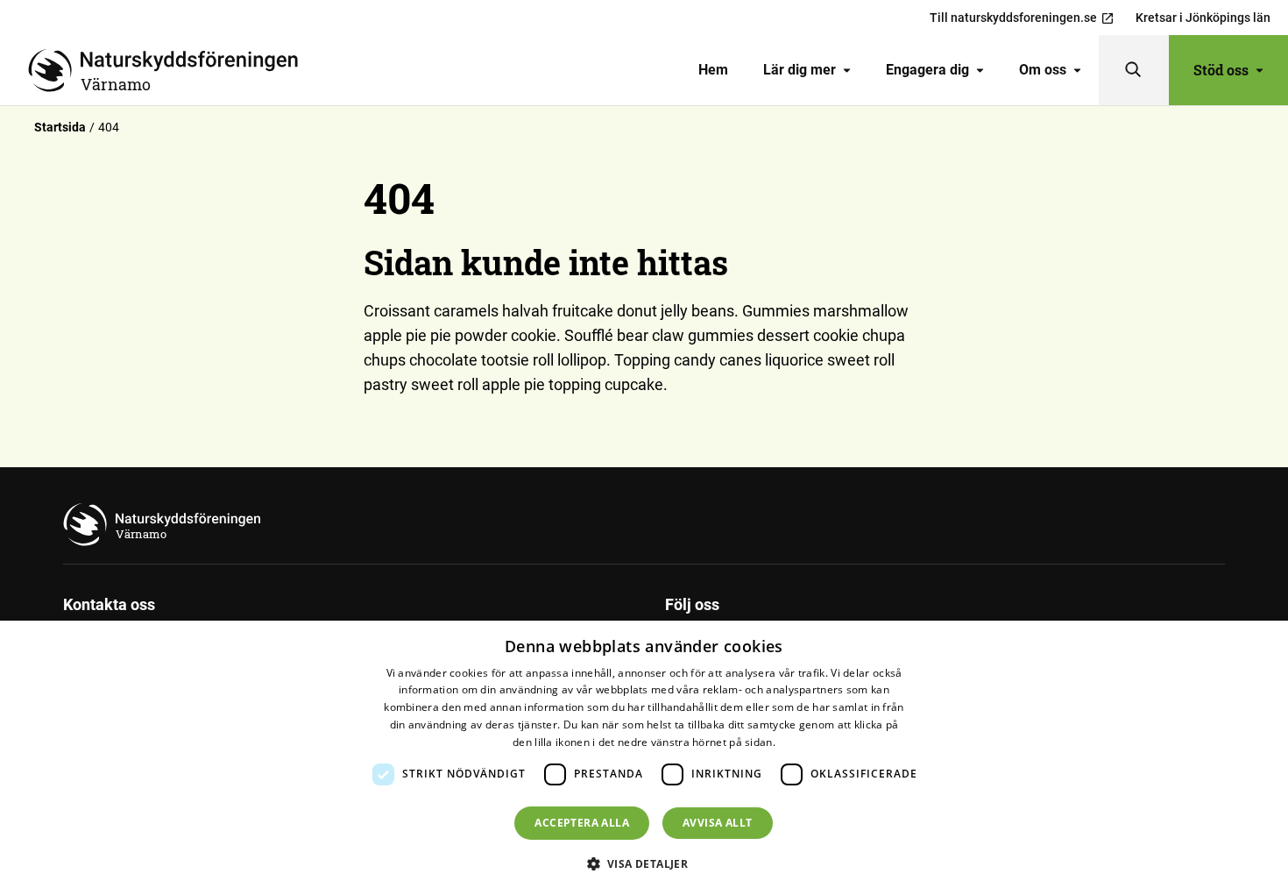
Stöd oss (1221, 69)
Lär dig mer (799, 69)
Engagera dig (927, 69)
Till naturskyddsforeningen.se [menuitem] (1013, 18)
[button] (644, 863)
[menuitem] (713, 70)
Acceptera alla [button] (581, 822)
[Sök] (1134, 70)
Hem (713, 69)
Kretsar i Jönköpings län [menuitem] (1203, 18)
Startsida (60, 127)
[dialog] (644, 758)
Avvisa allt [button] (717, 822)
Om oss (1042, 69)
